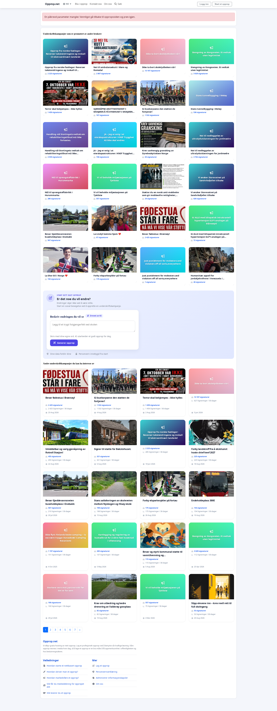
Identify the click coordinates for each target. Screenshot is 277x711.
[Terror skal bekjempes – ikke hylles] (65, 98)
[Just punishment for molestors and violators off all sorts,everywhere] (162, 266)
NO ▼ (69, 4)
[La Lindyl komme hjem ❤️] (114, 223)
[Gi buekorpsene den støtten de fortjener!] (162, 99)
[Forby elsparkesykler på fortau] (114, 264)
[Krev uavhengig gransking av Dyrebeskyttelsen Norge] (162, 141)
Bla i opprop (81, 4)
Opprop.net (52, 3)
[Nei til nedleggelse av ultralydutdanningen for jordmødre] (211, 141)
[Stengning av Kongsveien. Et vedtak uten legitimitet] (211, 58)
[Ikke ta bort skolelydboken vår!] (162, 56)
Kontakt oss (96, 4)
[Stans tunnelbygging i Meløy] (211, 98)
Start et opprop (222, 4)
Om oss (108, 4)
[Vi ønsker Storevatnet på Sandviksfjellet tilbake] (211, 183)
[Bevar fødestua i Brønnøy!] (162, 223)
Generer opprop (66, 342)
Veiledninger (51, 660)
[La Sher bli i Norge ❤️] (65, 264)
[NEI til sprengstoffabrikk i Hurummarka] (65, 183)
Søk (120, 4)
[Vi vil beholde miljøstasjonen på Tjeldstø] (114, 183)
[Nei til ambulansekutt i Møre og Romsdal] (114, 58)
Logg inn (204, 4)
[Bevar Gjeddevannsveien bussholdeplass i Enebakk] (65, 224)
